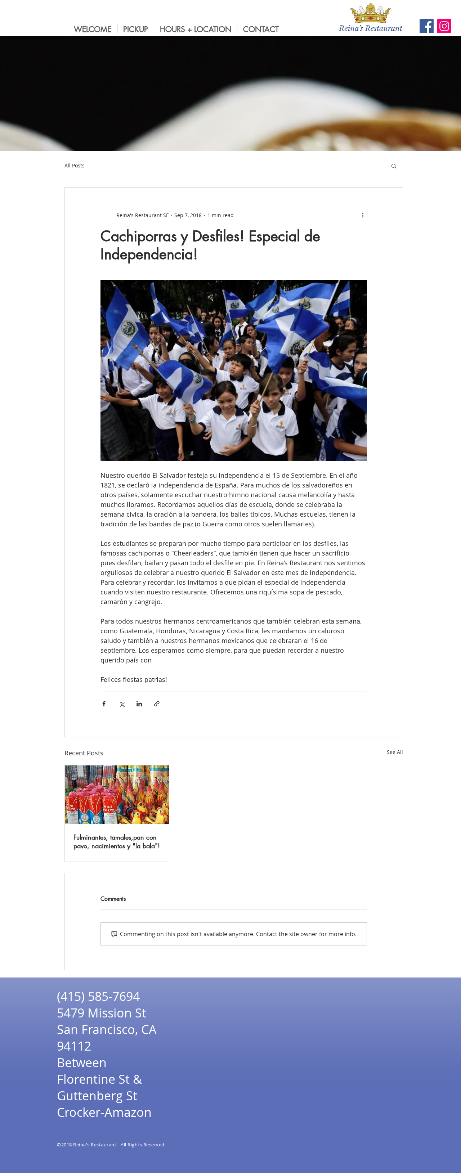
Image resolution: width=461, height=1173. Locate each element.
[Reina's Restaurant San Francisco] (427, 26)
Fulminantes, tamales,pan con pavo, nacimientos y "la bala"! (116, 841)
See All (395, 752)
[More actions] (362, 215)
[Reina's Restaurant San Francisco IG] (444, 26)
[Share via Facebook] (103, 703)
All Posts (74, 165)
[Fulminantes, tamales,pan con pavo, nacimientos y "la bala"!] (117, 794)
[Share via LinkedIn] (139, 703)
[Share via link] (156, 703)
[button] (393, 165)
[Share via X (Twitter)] (121, 703)
